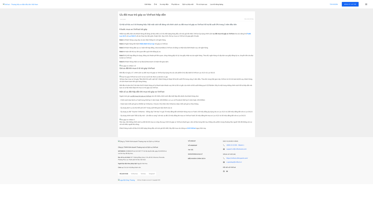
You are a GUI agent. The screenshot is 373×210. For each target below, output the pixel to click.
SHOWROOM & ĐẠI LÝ (195, 154)
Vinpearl (152, 174)
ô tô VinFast (191, 128)
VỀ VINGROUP (192, 145)
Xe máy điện (164, 4)
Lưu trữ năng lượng (216, 4)
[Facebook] (224, 171)
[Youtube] (227, 171)
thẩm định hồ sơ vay (147, 44)
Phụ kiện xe (175, 4)
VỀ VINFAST (192, 141)
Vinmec (143, 174)
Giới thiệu (148, 4)
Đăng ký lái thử (350, 4)
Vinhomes (134, 174)
